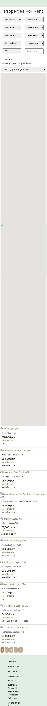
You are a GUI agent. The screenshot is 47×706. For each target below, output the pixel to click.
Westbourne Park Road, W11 (13, 455)
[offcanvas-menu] (5, 3)
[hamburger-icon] (41, 3)
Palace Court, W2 (8, 433)
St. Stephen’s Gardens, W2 (12, 610)
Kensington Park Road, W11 (13, 476)
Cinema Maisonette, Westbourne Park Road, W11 (21, 501)
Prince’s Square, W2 (9, 523)
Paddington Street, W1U (11, 545)
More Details (7, 440)
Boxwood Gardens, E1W (11, 588)
